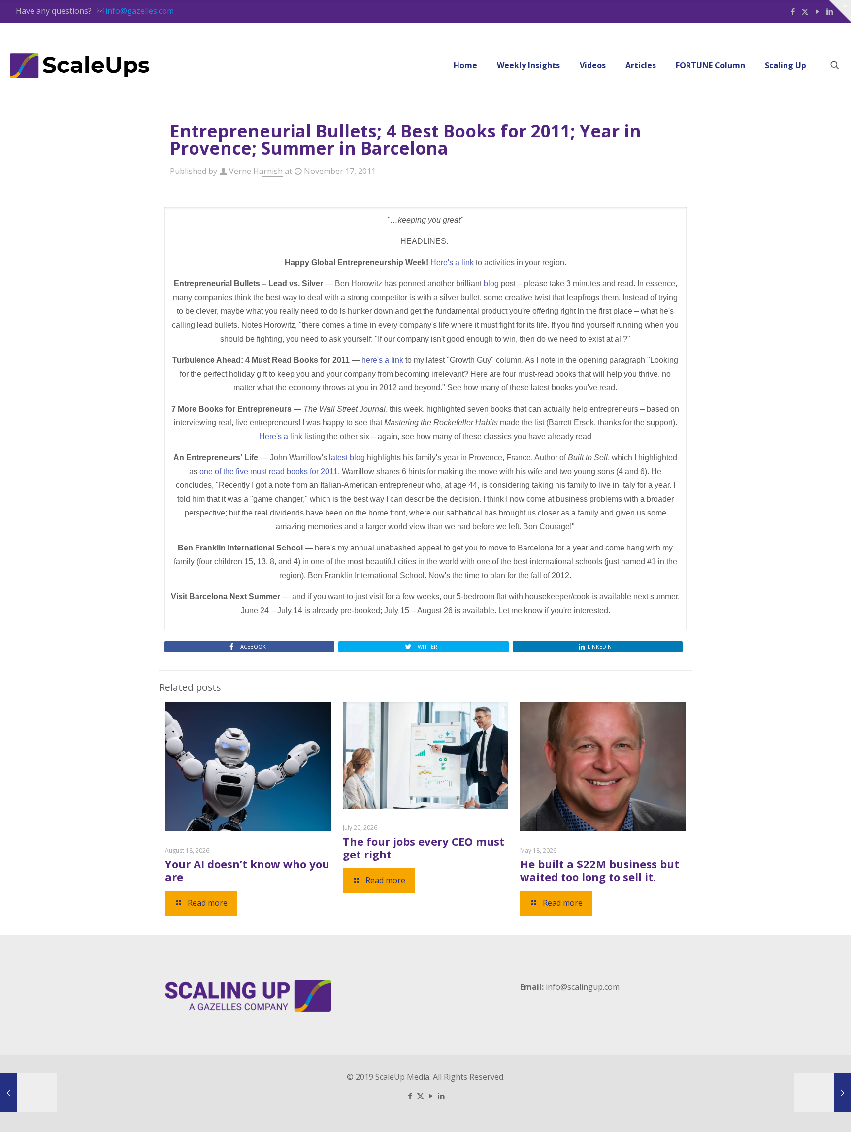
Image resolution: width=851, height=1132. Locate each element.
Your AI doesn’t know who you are (247, 870)
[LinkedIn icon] (441, 1095)
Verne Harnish (256, 171)
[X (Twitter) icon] (805, 11)
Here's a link (452, 262)
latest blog (347, 457)
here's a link (382, 360)
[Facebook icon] (792, 11)
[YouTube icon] (817, 11)
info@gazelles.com (139, 10)
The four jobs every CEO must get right (423, 847)
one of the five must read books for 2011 (268, 471)
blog (491, 283)
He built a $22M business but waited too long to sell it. (599, 870)
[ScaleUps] (80, 65)
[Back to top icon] (803, 1111)
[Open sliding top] (840, 11)
